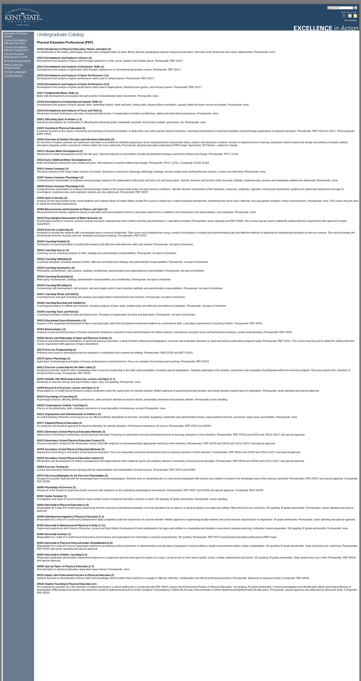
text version (350, 20)
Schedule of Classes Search (16, 35)
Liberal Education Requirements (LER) (16, 56)
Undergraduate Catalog (60, 34)
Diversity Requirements (17, 61)
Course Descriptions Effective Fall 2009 (15, 42)
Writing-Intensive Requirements (13, 66)
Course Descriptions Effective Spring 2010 (16, 49)
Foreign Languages (15, 71)
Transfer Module (13, 75)
